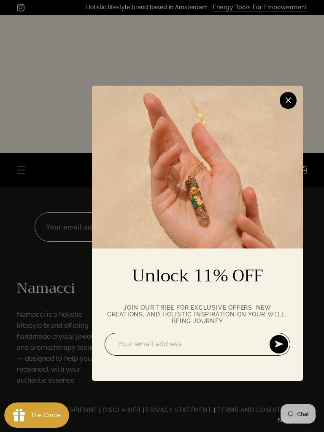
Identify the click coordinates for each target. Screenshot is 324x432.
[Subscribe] (279, 344)
